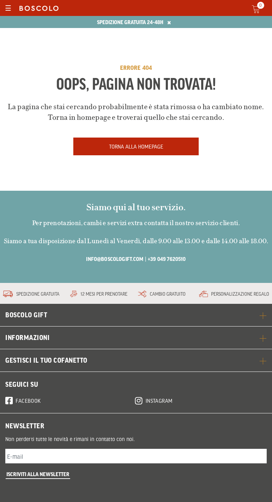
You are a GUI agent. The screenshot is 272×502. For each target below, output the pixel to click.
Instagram (159, 400)
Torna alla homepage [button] (136, 146)
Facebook (28, 400)
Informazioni (27, 337)
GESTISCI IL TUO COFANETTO (46, 360)
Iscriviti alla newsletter (37, 474)
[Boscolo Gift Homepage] (37, 8)
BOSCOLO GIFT (26, 314)
